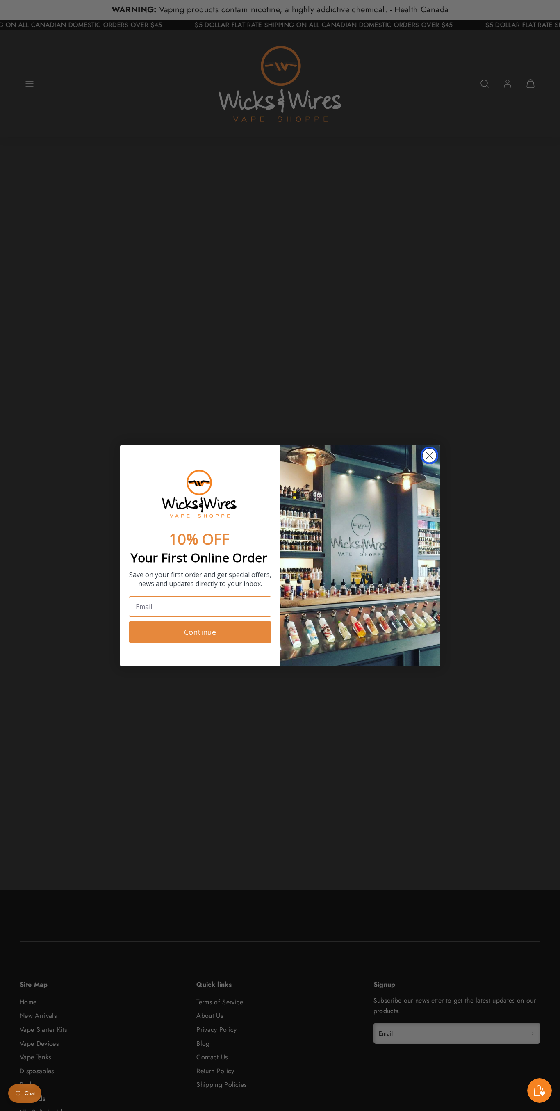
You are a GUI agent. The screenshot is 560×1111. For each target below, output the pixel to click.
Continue (200, 632)
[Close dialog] (429, 455)
